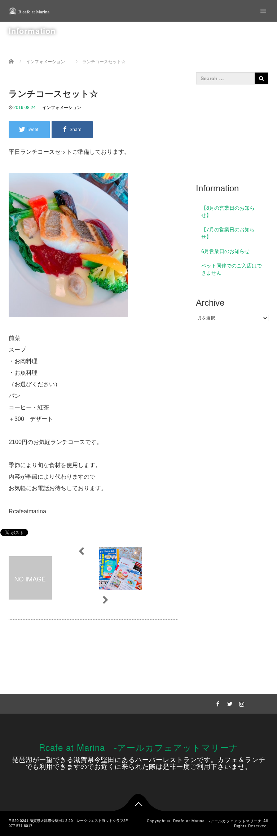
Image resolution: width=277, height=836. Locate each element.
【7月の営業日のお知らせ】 (228, 233)
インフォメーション (61, 107)
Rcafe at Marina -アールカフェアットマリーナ (138, 747)
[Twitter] (228, 702)
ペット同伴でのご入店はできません (231, 269)
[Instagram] (240, 702)
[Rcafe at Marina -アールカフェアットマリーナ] (30, 11)
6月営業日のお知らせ (225, 251)
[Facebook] (216, 702)
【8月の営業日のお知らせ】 (228, 211)
